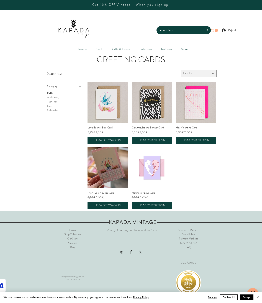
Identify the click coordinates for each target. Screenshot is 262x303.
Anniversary (53, 97)
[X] (140, 252)
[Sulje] (258, 297)
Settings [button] (212, 297)
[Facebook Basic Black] (131, 252)
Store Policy (188, 234)
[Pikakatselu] (108, 102)
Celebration (53, 110)
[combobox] (199, 73)
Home (72, 230)
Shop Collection (72, 234)
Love (49, 106)
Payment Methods (188, 239)
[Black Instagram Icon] (121, 252)
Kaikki (50, 93)
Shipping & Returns (188, 230)
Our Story (72, 239)
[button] (215, 30)
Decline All (229, 297)
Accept (246, 297)
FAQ (188, 247)
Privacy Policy (141, 297)
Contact (72, 243)
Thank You (52, 101)
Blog (72, 247)
